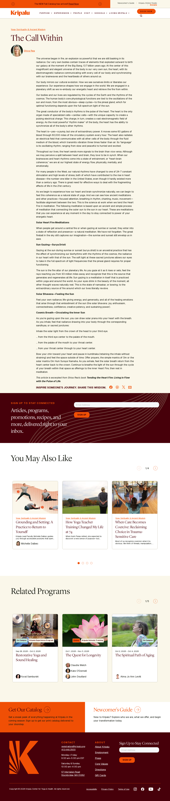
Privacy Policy (107, 789)
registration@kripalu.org (73, 746)
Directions (100, 769)
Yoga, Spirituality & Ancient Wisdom (28, 29)
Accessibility (91, 789)
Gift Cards (100, 775)
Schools (100, 13)
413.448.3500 (68, 749)
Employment (101, 752)
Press (98, 758)
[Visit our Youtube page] (150, 789)
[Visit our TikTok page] (159, 789)
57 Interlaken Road (70, 772)
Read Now (74, 4)
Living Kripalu (118, 13)
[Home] (20, 11)
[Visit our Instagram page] (135, 789)
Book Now (146, 11)
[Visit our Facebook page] (142, 789)
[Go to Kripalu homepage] (24, 757)
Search (140, 16)
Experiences (61, 13)
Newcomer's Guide (126, 3)
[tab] (79, 563)
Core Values (101, 763)
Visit (87, 13)
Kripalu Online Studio (148, 3)
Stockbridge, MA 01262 (73, 775)
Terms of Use (123, 789)
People (77, 13)
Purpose (45, 13)
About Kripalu (102, 746)
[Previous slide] (139, 468)
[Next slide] (155, 468)
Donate (153, 5)
